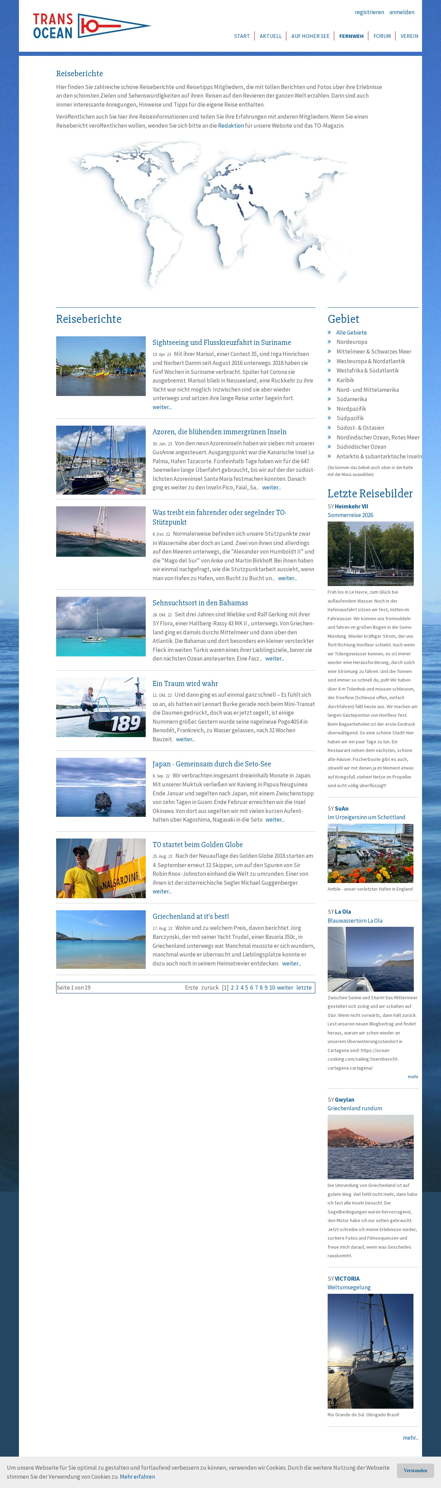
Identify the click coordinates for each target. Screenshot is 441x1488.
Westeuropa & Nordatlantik (371, 361)
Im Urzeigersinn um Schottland (367, 817)
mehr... (411, 1437)
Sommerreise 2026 (350, 515)
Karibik (345, 380)
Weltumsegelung (349, 1287)
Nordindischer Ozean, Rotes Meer (378, 437)
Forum (382, 35)
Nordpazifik (351, 409)
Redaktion (231, 125)
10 (272, 987)
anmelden (401, 12)
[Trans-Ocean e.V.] (89, 26)
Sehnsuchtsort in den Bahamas (200, 603)
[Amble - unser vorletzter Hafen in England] (371, 852)
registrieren (369, 12)
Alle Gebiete (351, 332)
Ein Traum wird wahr (185, 683)
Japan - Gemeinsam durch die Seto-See (212, 764)
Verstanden (415, 1470)
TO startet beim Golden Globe (198, 845)
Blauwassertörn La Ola (355, 920)
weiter (285, 987)
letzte (304, 987)
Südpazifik (350, 418)
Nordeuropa (352, 342)
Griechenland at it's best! (191, 916)
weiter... (162, 407)
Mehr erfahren (137, 1476)
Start (242, 35)
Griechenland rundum (355, 1108)
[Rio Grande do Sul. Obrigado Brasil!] (371, 1351)
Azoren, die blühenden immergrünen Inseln (220, 432)
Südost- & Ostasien (360, 427)
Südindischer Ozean (361, 446)
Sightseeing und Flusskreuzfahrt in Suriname (222, 342)
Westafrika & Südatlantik (368, 370)
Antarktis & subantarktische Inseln (379, 456)
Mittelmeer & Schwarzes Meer (374, 351)
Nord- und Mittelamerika (368, 390)
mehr (413, 1076)
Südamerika (352, 399)
